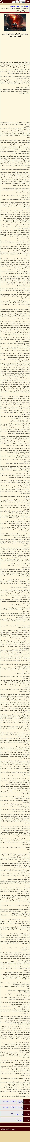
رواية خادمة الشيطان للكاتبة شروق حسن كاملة (13, 1107)
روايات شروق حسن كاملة (17, 1113)
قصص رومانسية (19, 1119)
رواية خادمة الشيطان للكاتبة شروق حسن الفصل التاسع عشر (13, 1101)
